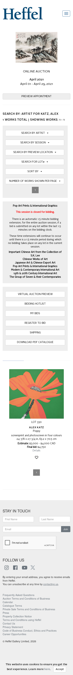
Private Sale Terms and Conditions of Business (29, 609)
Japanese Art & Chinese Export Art (35, 263)
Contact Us (9, 623)
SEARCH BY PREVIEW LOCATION (34, 152)
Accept (60, 669)
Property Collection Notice (17, 616)
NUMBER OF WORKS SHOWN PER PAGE (34, 181)
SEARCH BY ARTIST (34, 133)
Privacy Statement (13, 627)
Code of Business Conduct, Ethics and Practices (30, 630)
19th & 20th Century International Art (35, 273)
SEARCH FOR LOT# (34, 162)
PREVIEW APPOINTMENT (36, 96)
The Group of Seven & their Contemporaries (35, 277)
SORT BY (34, 171)
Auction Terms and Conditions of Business (26, 598)
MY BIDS (35, 313)
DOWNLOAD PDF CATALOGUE (35, 342)
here (47, 669)
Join (65, 529)
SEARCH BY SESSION (34, 142)
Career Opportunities (14, 634)
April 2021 (36, 79)
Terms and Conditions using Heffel (22, 620)
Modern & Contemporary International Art (35, 270)
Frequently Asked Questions (18, 595)
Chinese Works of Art (35, 259)
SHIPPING (35, 332)
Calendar (8, 602)
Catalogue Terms (12, 605)
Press (6, 613)
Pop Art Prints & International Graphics (35, 266)
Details (36, 450)
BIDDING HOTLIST (35, 304)
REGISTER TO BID (35, 323)
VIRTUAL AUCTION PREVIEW (35, 294)
